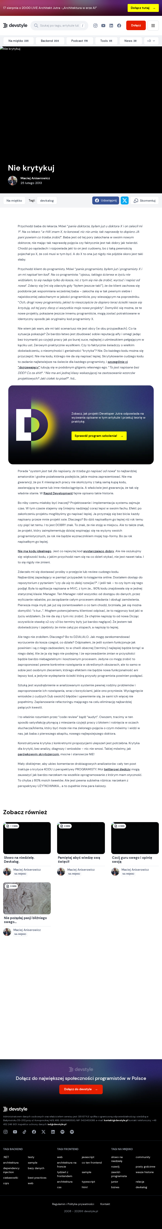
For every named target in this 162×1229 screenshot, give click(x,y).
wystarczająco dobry (98, 551)
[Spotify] (72, 1131)
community (143, 1157)
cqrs (6, 1183)
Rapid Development (58, 493)
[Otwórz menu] (153, 26)
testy (31, 1157)
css (59, 1187)
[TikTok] (24, 1131)
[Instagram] (95, 26)
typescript (88, 1181)
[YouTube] (103, 26)
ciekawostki (10, 1177)
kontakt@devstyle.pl (116, 1120)
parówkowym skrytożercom (38, 754)
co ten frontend (92, 1162)
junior (114, 1181)
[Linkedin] (53, 1131)
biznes (115, 1187)
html (85, 1187)
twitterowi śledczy (117, 769)
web (30, 1183)
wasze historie (145, 1172)
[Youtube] (15, 1131)
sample (32, 1162)
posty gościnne (145, 1166)
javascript (88, 1157)
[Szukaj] (36, 25)
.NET (6, 1157)
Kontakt (105, 1204)
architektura (11, 1162)
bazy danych (36, 1168)
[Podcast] (62, 1131)
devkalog (47, 200)
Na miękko (14, 200)
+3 (149, 41)
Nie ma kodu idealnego (34, 551)
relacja (140, 1181)
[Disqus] (81, 1001)
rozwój (115, 1166)
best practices (37, 1177)
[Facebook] (111, 26)
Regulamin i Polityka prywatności (73, 1204)
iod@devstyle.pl (57, 1124)
